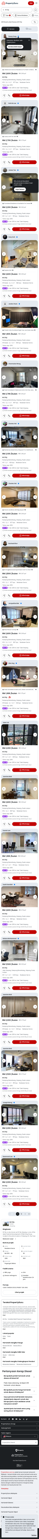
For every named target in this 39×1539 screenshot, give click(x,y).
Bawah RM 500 (7, 1345)
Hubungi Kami (6, 1428)
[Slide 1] (14, 65)
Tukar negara (6, 1433)
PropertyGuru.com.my (7, 1472)
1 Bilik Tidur (11, 1355)
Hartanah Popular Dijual (9, 1512)
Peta (29, 29)
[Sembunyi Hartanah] (30, 109)
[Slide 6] (22, 65)
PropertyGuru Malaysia (9, 1493)
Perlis (4, 1336)
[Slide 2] (16, 65)
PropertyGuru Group (8, 1424)
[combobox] (18, 10)
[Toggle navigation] (36, 3)
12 (21, 1214)
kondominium (20, 1310)
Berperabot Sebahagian (24, 1364)
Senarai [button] (11, 29)
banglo (6, 1311)
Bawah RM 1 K (17, 1345)
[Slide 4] (19, 65)
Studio (5, 1355)
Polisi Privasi (30, 1523)
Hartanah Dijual (6, 1498)
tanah (14, 1311)
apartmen (28, 1310)
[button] (10, 1239)
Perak (9, 1336)
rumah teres (12, 1310)
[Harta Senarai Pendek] (34, 42)
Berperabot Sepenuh (9, 1364)
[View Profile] (19, 36)
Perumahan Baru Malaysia (10, 1507)
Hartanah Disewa (7, 1503)
